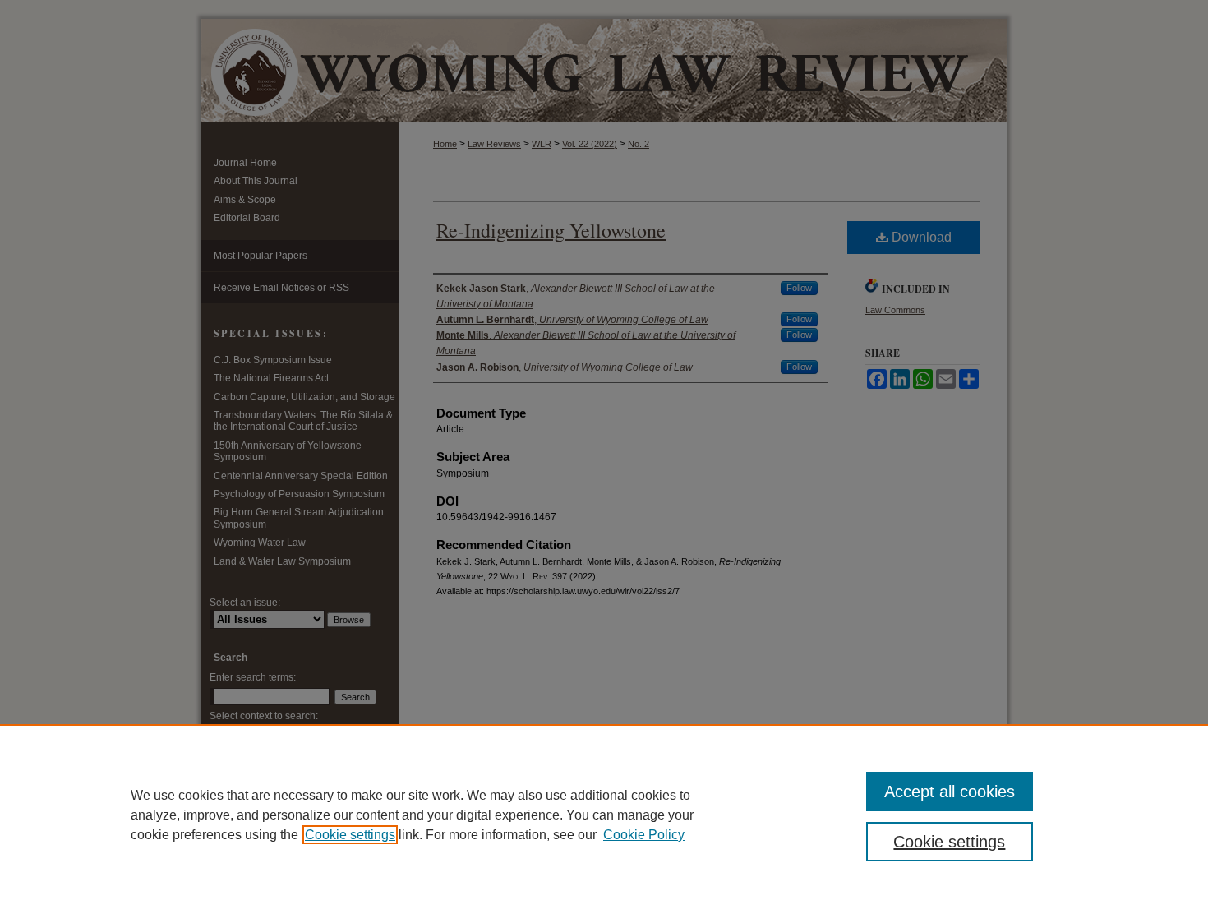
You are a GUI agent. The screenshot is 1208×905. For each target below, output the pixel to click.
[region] (604, 814)
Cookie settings (350, 835)
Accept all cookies (949, 792)
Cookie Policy (644, 835)
